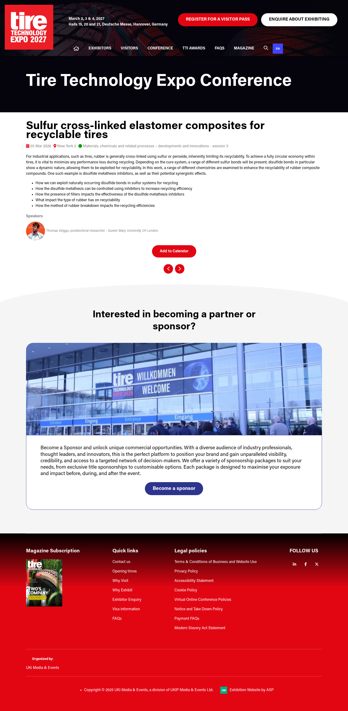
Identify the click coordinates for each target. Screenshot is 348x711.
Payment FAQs (186, 619)
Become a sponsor (174, 488)
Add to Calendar (174, 251)
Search (266, 48)
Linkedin (295, 564)
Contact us (121, 562)
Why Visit (120, 581)
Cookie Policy (185, 590)
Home (76, 48)
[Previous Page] (168, 269)
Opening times (124, 571)
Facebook (306, 564)
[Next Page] (179, 269)
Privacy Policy (186, 571)
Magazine (244, 48)
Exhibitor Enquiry (126, 600)
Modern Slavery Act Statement (199, 628)
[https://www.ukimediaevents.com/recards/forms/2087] (44, 605)
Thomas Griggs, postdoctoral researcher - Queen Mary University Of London (102, 231)
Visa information (126, 609)
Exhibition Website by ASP (252, 690)
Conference (160, 48)
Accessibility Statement (194, 581)
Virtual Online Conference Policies (202, 600)
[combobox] (278, 49)
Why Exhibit (122, 590)
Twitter (317, 564)
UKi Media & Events (42, 668)
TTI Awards (194, 48)
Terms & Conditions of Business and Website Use (215, 562)
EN (278, 48)
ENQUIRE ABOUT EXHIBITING (299, 19)
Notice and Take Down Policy (198, 609)
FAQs (219, 48)
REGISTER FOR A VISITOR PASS (218, 19)
